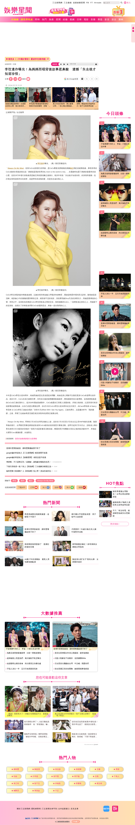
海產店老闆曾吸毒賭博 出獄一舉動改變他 (24, 653)
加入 (44, 487)
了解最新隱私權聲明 (63, 821)
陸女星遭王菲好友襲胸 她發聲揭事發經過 (72, 669)
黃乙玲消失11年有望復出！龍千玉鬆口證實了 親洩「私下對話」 (75, 714)
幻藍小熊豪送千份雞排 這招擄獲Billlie (70, 658)
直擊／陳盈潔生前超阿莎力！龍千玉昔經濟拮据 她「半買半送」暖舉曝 (87, 105)
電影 (86, 19)
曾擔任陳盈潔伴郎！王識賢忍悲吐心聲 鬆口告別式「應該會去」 (15, 105)
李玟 (39, 163)
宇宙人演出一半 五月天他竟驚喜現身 (22, 669)
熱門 (44, 19)
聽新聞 (55, 64)
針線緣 (15, 19)
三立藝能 (68, 3)
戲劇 (72, 19)
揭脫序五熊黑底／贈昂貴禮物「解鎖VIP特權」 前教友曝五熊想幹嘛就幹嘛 (36, 735)
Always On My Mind (16, 168)
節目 (114, 19)
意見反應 (74, 809)
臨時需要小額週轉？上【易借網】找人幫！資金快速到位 (28, 471)
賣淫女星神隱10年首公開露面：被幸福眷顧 (72, 653)
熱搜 (51, 19)
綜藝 (65, 19)
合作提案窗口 (64, 809)
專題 (100, 19)
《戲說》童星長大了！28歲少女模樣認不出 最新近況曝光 (27, 714)
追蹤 (56, 487)
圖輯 (121, 19)
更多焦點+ (115, 524)
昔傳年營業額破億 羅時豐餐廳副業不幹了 (23, 448)
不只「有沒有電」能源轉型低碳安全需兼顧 (121, 513)
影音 (107, 19)
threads (97, 3)
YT (91, 3)
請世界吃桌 (27, 19)
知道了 (76, 821)
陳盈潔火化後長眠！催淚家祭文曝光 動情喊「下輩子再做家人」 (84, 735)
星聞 (58, 19)
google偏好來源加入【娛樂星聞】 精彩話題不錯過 (26, 457)
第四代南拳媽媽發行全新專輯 (26, 439)
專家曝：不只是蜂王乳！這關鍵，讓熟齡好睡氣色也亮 (27, 462)
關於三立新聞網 (23, 809)
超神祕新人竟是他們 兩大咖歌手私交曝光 (24, 658)
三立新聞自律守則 (49, 809)
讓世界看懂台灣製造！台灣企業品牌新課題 (121, 494)
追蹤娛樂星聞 (79, 3)
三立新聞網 (57, 3)
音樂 (93, 19)
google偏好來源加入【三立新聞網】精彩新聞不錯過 (26, 453)
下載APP (21, 487)
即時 (37, 19)
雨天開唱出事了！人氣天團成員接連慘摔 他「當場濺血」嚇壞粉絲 (36, 723)
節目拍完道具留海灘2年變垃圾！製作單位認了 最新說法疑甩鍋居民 (85, 723)
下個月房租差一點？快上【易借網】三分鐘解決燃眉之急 (28, 467)
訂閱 (32, 487)
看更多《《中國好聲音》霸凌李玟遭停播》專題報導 (28, 59)
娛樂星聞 (8, 64)
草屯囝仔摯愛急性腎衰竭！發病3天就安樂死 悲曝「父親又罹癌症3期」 (39, 105)
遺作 (43, 163)
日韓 (79, 19)
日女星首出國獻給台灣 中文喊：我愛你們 (72, 664)
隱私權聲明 (36, 809)
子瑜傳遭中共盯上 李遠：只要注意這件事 (23, 649)
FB (87, 3)
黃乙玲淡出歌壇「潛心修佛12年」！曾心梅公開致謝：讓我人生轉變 (63, 105)
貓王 (72, 168)
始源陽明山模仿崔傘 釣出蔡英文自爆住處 (24, 664)
